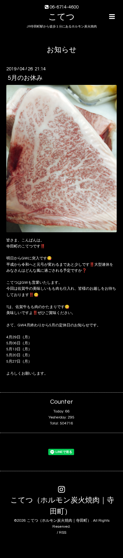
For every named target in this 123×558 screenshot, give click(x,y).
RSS (62, 533)
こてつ (61, 17)
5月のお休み (25, 78)
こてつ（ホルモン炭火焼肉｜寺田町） (62, 506)
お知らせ (62, 50)
